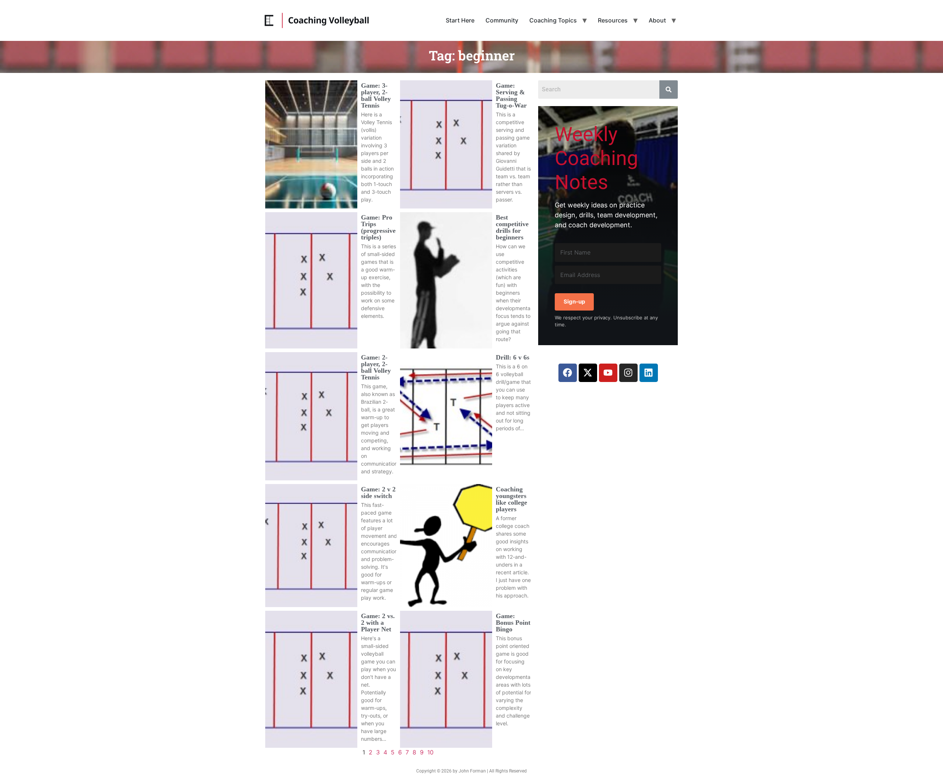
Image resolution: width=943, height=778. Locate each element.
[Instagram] (628, 373)
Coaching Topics (553, 20)
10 (430, 752)
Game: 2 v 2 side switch (378, 493)
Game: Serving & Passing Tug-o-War (511, 95)
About (657, 20)
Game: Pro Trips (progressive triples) (378, 227)
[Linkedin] (648, 373)
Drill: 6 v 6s (512, 357)
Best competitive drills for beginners (512, 227)
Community (501, 20)
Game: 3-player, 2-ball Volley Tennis (376, 95)
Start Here (460, 20)
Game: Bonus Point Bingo (513, 622)
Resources (613, 20)
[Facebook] (567, 373)
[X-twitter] (588, 373)
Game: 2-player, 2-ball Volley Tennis (376, 367)
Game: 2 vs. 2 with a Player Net (378, 622)
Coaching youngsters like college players (511, 499)
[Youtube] (608, 373)
